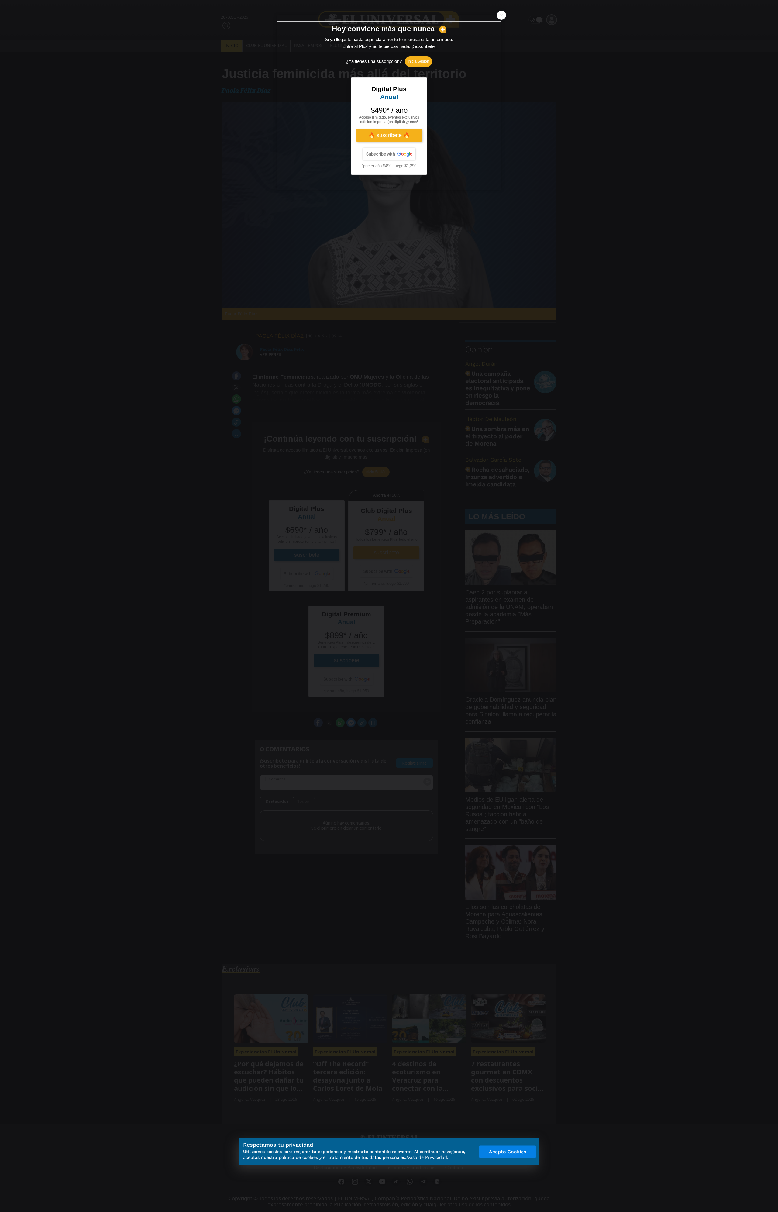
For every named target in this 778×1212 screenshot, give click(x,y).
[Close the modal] (501, 15)
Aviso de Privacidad (426, 1157)
